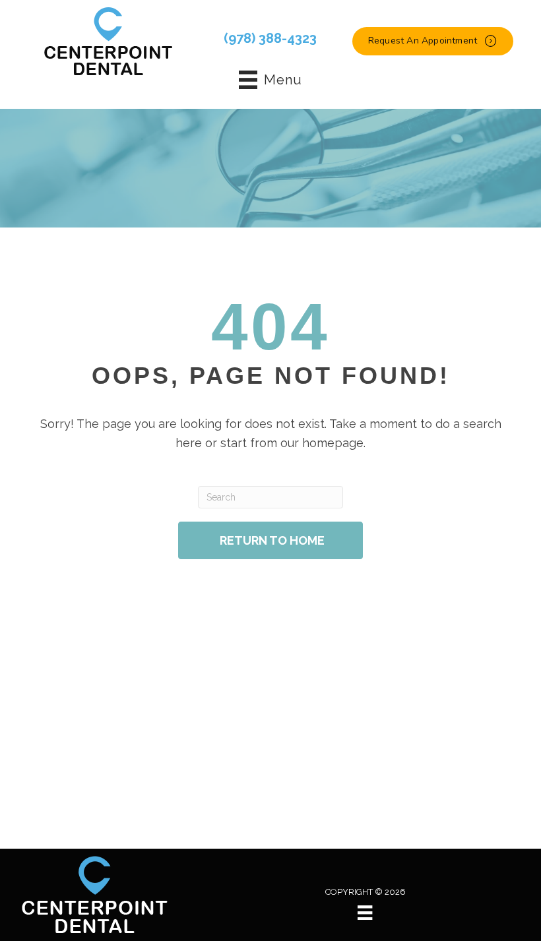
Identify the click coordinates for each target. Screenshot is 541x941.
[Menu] (365, 912)
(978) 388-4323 (270, 38)
